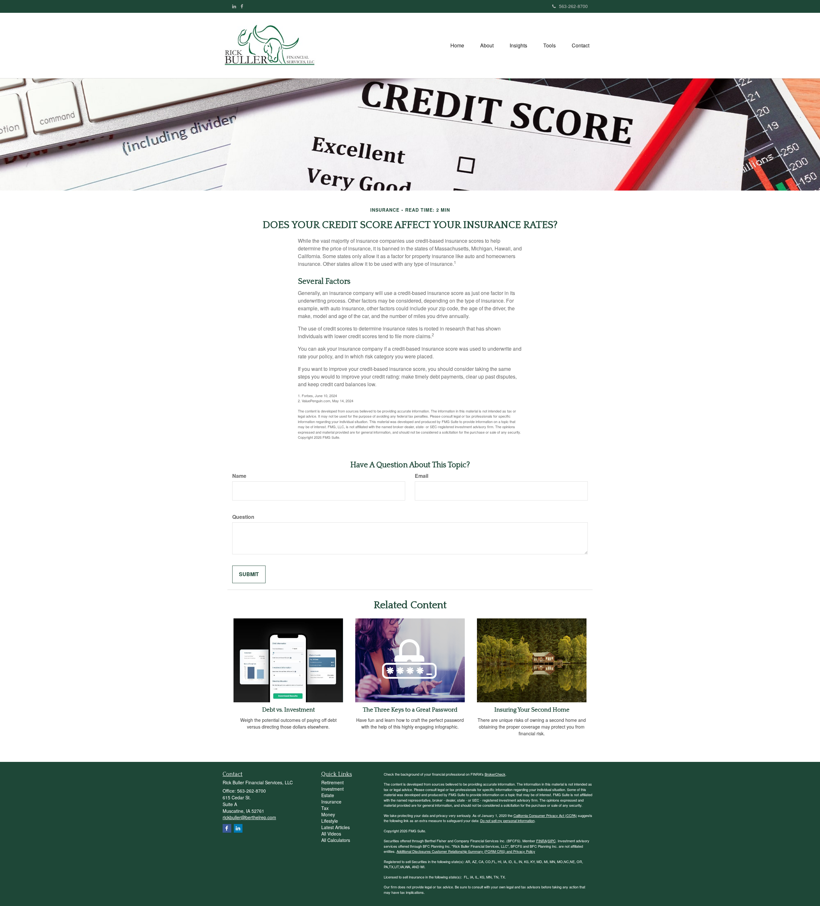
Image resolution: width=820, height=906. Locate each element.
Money (328, 814)
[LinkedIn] (234, 6)
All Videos (331, 833)
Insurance (331, 801)
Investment (332, 789)
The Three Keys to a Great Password (410, 709)
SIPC (552, 840)
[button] (487, 45)
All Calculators (335, 840)
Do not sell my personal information (507, 820)
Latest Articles (335, 827)
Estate (327, 795)
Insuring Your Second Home (532, 709)
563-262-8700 (573, 6)
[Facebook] (242, 6)
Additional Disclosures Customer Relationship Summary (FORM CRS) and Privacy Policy (466, 851)
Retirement (332, 782)
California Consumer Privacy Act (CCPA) (545, 815)
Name (239, 475)
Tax (325, 808)
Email (421, 475)
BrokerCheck (495, 774)
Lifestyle (329, 821)
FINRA (541, 840)
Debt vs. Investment (288, 709)
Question (243, 516)
